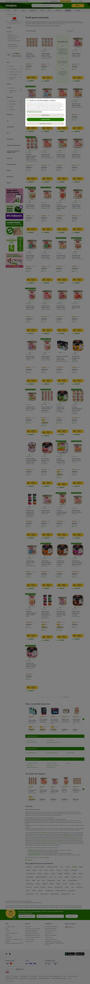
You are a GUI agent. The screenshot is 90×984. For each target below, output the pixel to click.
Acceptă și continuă (45, 119)
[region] (45, 112)
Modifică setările (45, 115)
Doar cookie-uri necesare (45, 123)
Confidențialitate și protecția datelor (34, 111)
